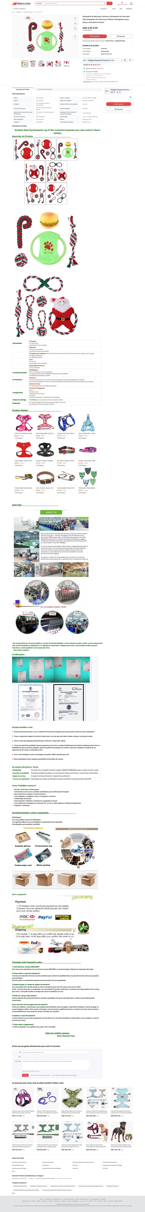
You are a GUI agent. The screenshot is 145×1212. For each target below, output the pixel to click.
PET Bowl (105, 1168)
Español (38, 1201)
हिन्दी (95, 1201)
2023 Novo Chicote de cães (110, 1162)
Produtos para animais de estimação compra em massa (56, 1190)
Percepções (102, 1199)
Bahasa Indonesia (119, 1201)
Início (13, 12)
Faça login (86, 81)
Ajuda (113, 8)
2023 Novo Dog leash (47, 1162)
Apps (120, 8)
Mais (13, 1193)
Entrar (131, 4)
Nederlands (75, 1201)
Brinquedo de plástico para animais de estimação (26, 1190)
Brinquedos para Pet (28, 12)
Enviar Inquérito (95, 36)
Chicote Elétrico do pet (18, 1165)
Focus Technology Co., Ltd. (70, 1204)
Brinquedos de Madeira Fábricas (38, 1186)
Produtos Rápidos (94, 1199)
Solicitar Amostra (120, 41)
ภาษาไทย (100, 1201)
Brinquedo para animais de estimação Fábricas (63, 1186)
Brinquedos (18, 12)
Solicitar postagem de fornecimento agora (65, 1075)
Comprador (103, 8)
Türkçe (105, 1201)
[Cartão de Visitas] (130, 97)
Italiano (64, 1201)
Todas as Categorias (19, 8)
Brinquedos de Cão (38, 12)
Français (50, 1201)
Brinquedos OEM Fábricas (20, 1186)
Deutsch (69, 1201)
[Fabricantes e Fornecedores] (21, 3)
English (33, 1201)
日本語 (90, 1201)
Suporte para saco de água (19, 1168)
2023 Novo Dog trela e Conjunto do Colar (83, 1162)
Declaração (48, 1199)
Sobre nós (42, 1199)
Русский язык (57, 1201)
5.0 (112, 92)
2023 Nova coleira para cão (19, 1162)
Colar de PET (45, 1165)
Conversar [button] (122, 36)
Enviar (25, 1075)
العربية (81, 1201)
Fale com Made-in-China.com (82, 1199)
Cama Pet (75, 1165)
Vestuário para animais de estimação (112, 1165)
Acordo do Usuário (57, 1199)
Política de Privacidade (68, 1199)
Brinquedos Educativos (113, 1186)
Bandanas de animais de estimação (51, 1168)
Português (44, 1201)
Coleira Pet (75, 1168)
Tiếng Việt (110, 1201)
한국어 (85, 1201)
